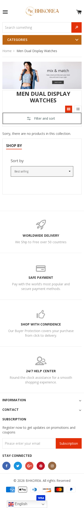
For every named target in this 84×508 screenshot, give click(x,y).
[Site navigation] (5, 12)
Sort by (17, 161)
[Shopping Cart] (79, 11)
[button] (42, 115)
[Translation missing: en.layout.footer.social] (6, 466)
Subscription (69, 443)
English (20, 504)
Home (7, 51)
